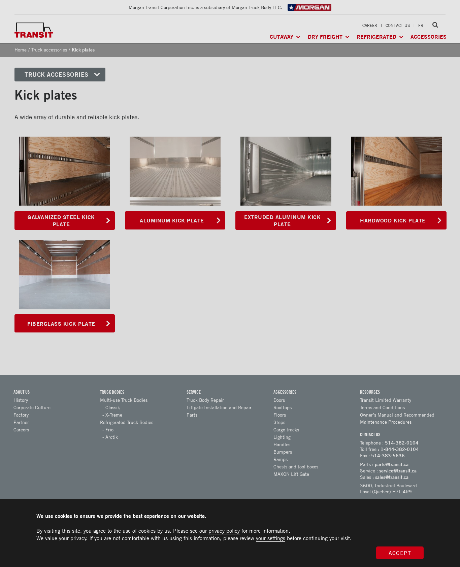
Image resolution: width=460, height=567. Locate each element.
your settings (270, 538)
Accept (400, 553)
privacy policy (224, 530)
